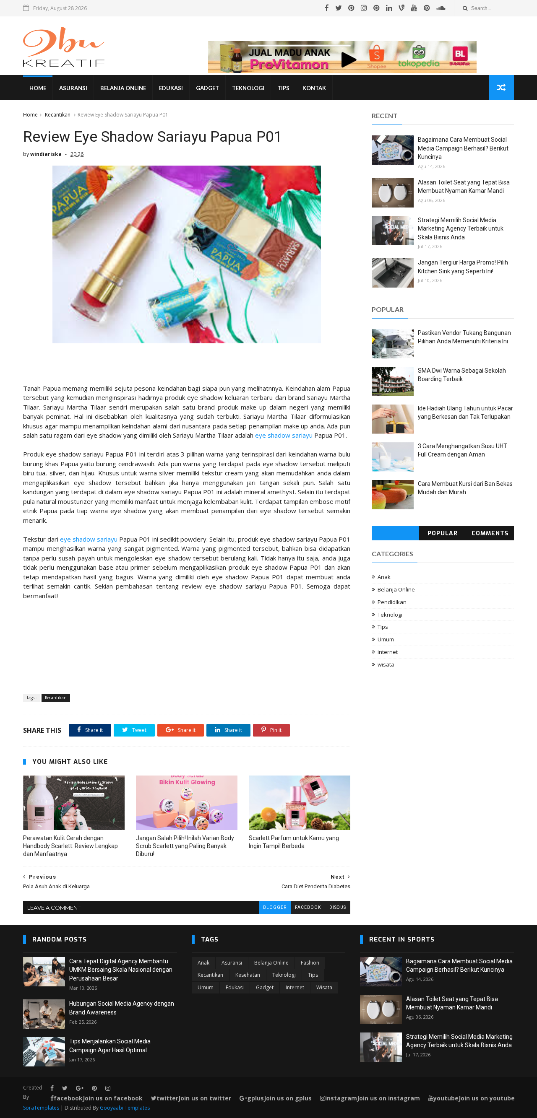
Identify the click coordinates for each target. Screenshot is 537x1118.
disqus (337, 907)
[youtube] (414, 8)
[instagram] (364, 8)
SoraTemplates (41, 1107)
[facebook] (327, 8)
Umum (386, 639)
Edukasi (171, 88)
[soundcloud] (441, 8)
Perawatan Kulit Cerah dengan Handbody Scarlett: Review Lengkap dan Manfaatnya (70, 846)
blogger (275, 907)
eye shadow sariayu (284, 435)
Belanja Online (123, 88)
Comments (490, 533)
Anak (384, 577)
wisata (386, 664)
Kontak (314, 88)
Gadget (207, 88)
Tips (283, 88)
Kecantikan (57, 114)
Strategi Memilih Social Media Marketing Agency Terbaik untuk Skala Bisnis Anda (460, 229)
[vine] (402, 8)
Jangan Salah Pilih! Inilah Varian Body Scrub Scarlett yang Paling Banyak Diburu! (185, 846)
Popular (443, 533)
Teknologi (248, 88)
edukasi (235, 987)
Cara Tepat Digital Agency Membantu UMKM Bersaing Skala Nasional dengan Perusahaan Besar (120, 970)
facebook (308, 907)
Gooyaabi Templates (125, 1107)
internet (388, 652)
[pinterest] (351, 8)
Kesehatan (247, 974)
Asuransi (73, 88)
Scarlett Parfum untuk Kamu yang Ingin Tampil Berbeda (294, 842)
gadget (265, 987)
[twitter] (338, 8)
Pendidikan (392, 602)
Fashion (310, 962)
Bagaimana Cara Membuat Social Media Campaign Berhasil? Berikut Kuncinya (463, 148)
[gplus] (79, 1088)
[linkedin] (389, 8)
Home (37, 88)
